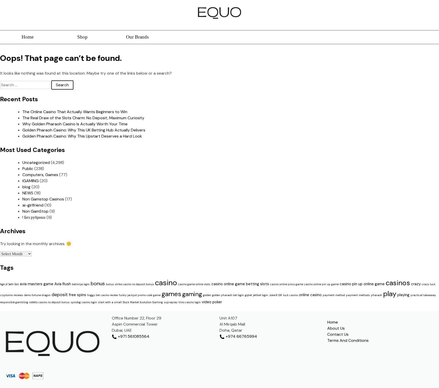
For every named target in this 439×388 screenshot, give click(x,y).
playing (403, 294)
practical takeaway (423, 295)
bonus (98, 283)
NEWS (27, 193)
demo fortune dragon (37, 295)
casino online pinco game (286, 284)
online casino (310, 294)
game (157, 295)
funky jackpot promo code (135, 295)
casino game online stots (194, 284)
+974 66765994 (241, 336)
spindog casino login (84, 302)
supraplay (171, 302)
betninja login (81, 284)
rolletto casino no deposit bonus (49, 302)
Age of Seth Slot (9, 284)
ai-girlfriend (32, 205)
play (389, 293)
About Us (336, 328)
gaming (192, 294)
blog (26, 187)
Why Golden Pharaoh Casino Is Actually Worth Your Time (75, 124)
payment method (334, 295)
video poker (212, 302)
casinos (398, 282)
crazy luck (428, 284)
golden (207, 295)
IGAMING (30, 180)
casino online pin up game (321, 284)
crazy (416, 283)
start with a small (110, 302)
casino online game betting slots (240, 283)
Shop (82, 37)
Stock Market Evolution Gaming (143, 302)
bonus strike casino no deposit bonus (130, 284)
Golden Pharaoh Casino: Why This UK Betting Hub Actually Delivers (83, 130)
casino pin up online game (362, 283)
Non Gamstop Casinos (43, 199)
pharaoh (376, 295)
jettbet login (260, 295)
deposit (60, 295)
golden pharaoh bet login (228, 295)
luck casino (290, 295)
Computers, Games (40, 174)
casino (166, 283)
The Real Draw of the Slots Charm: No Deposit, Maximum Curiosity (83, 118)
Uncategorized (36, 162)
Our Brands (137, 37)
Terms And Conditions (348, 340)
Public (27, 168)
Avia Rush (62, 283)
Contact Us (338, 334)
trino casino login (190, 302)
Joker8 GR (275, 295)
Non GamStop (35, 211)
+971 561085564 (133, 336)
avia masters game (36, 283)
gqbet (248, 295)
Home (28, 37)
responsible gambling (14, 302)
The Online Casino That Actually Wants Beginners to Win (74, 111)
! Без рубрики (33, 217)
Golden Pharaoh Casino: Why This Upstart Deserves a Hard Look (82, 136)
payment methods (358, 295)
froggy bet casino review (102, 295)
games (171, 294)
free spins (77, 294)
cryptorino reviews (11, 295)
